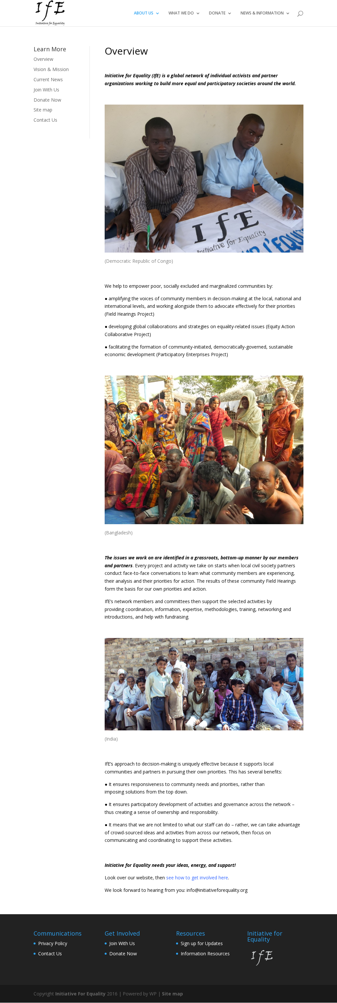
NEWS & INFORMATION (262, 13)
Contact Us (45, 120)
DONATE (217, 13)
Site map (43, 110)
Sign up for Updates (202, 943)
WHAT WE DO (181, 13)
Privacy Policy (52, 943)
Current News (48, 79)
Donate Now (47, 100)
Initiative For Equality (80, 994)
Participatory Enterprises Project (192, 354)
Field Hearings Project (129, 314)
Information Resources (205, 953)
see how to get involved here (197, 877)
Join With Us (46, 89)
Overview (43, 59)
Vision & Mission (51, 69)
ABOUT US (143, 13)
